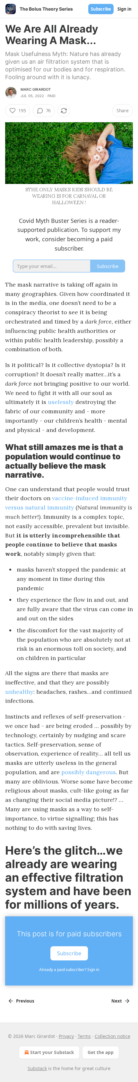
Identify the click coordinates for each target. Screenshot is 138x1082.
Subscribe (101, 9)
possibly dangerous (88, 772)
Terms (84, 1036)
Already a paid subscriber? (69, 969)
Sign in (124, 9)
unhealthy (19, 691)
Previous (25, 1001)
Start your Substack (52, 1052)
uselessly (61, 402)
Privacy (66, 1036)
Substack (37, 1068)
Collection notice (112, 1036)
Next (116, 1001)
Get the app (101, 1052)
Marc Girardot (36, 89)
